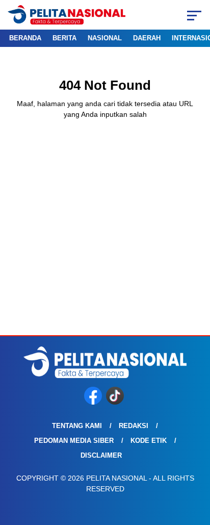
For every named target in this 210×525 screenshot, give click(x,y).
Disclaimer (101, 455)
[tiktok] (116, 402)
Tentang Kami (77, 426)
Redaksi (133, 426)
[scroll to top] (195, 466)
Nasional (105, 38)
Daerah (147, 38)
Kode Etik (148, 440)
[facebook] (94, 402)
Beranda (25, 38)
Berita (64, 38)
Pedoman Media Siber (74, 440)
